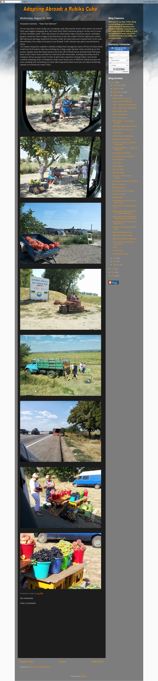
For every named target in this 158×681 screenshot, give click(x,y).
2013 (113, 82)
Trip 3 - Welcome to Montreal (124, 108)
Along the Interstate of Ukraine (125, 181)
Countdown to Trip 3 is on (123, 130)
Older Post (97, 662)
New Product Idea (120, 111)
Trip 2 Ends (117, 133)
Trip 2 (115, 247)
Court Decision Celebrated (123, 136)
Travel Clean (117, 251)
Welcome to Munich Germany (124, 239)
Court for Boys (118, 169)
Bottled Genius (118, 188)
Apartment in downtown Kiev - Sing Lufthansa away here (125, 217)
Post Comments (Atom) (40, 667)
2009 (113, 276)
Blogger (84, 676)
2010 (113, 272)
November (117, 85)
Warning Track (118, 173)
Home (62, 662)
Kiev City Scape (119, 184)
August (116, 95)
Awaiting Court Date (121, 254)
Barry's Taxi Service (120, 114)
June (115, 261)
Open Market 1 (118, 166)
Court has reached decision (124, 156)
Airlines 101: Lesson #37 (122, 98)
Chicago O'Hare (119, 194)
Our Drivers (117, 163)
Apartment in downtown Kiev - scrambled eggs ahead (125, 212)
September (117, 92)
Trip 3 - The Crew (119, 118)
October (116, 89)
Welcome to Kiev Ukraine (123, 235)
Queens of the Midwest (122, 101)
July (114, 258)
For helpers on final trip (122, 153)
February (116, 265)
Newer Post (26, 662)
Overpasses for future (121, 139)
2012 (113, 269)
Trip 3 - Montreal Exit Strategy (125, 105)
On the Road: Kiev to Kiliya (123, 191)
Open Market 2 (119, 160)
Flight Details (118, 197)
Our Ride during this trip (122, 232)
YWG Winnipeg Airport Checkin (125, 126)
